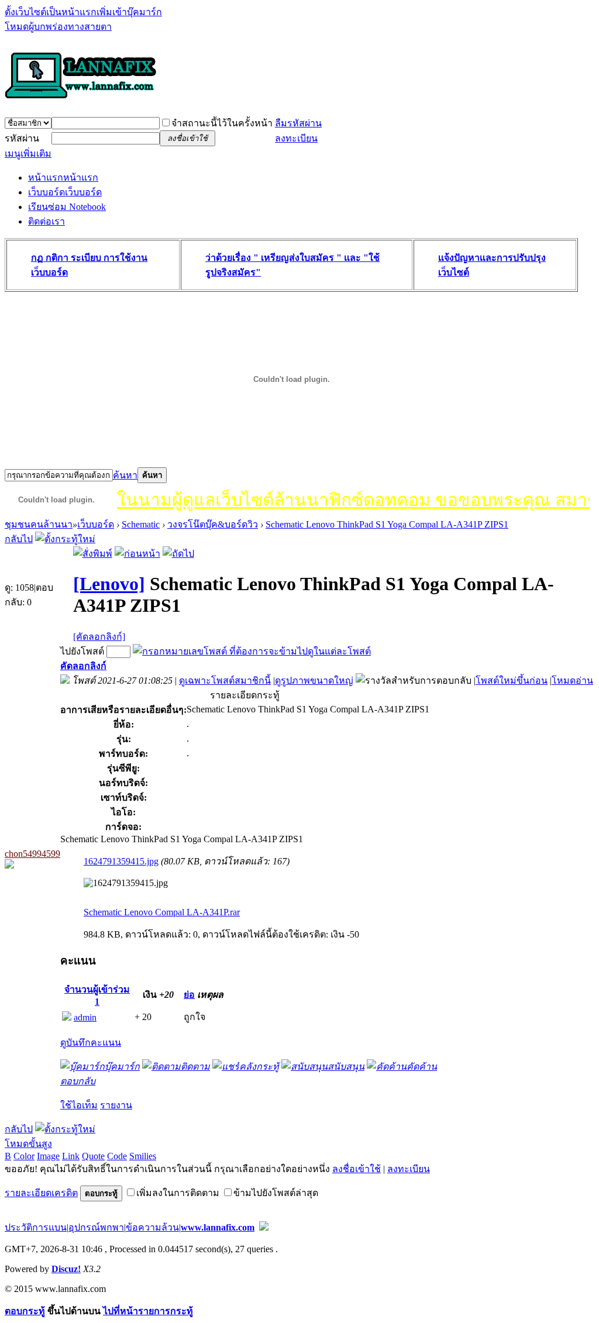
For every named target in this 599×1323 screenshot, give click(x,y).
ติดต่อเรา (46, 221)
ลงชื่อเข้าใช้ (356, 1169)
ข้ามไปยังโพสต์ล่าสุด (275, 1193)
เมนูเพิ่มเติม (28, 154)
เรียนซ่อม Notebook (67, 207)
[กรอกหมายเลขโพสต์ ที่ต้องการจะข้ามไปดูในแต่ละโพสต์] (252, 651)
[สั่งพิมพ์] (92, 554)
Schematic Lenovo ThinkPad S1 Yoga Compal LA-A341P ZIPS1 (387, 524)
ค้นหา (125, 475)
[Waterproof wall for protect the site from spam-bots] (263, 1227)
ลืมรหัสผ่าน (298, 123)
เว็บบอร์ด (65, 192)
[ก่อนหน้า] (137, 554)
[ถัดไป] (178, 554)
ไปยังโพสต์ (82, 651)
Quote (93, 1156)
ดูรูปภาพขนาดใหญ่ (314, 680)
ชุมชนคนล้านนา (39, 524)
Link (71, 1156)
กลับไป (19, 539)
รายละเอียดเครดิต (41, 1193)
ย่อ (189, 995)
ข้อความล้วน (152, 1227)
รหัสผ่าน (22, 138)
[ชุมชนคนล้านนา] (81, 99)
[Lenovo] (109, 583)
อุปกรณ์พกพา (96, 1227)
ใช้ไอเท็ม (79, 1105)
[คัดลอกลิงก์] (99, 637)
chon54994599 (32, 854)
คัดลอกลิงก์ (83, 666)
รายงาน (116, 1105)
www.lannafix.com (217, 1227)
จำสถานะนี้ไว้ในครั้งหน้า (222, 123)
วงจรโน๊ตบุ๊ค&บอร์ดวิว (212, 524)
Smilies (142, 1156)
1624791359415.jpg (121, 861)
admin (85, 1017)
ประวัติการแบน (36, 1227)
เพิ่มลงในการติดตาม (177, 1193)
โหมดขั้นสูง (28, 1144)
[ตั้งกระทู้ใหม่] (65, 539)
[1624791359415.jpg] (126, 883)
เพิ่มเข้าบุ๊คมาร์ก (129, 12)
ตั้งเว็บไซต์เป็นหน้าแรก (51, 12)
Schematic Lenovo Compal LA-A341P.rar (162, 912)
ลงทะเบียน (296, 138)
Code (117, 1156)
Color (24, 1156)
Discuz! (66, 1269)
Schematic (141, 524)
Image (48, 1156)
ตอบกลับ (77, 1081)
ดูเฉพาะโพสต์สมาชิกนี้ (225, 680)
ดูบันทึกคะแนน (90, 1043)
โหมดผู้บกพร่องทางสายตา (58, 27)
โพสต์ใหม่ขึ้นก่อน (512, 680)
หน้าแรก (63, 177)
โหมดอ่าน (572, 680)
